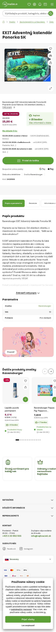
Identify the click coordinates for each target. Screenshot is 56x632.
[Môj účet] (34, 4)
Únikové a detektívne (11, 174)
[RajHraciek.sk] (3, 22)
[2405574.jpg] (45, 390)
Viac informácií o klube (40, 122)
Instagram (28, 549)
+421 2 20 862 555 (11, 536)
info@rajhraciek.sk (41, 536)
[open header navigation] (52, 4)
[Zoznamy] (29, 4)
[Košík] (45, 4)
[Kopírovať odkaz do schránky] (51, 63)
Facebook (11, 549)
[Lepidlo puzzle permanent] (15, 390)
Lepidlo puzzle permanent (12, 409)
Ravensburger (36, 174)
